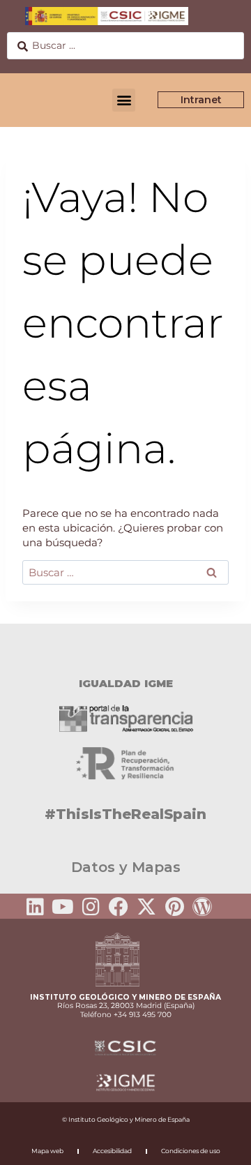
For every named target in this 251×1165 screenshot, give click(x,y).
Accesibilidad (112, 1151)
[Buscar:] (125, 572)
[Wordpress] (202, 907)
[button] (123, 100)
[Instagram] (90, 907)
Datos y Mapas (126, 867)
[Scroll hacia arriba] (218, 1145)
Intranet (201, 99)
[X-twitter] (146, 907)
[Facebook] (118, 907)
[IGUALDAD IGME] (125, 648)
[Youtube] (63, 907)
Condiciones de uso (190, 1151)
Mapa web (47, 1151)
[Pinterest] (174, 907)
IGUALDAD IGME (126, 683)
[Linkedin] (35, 907)
